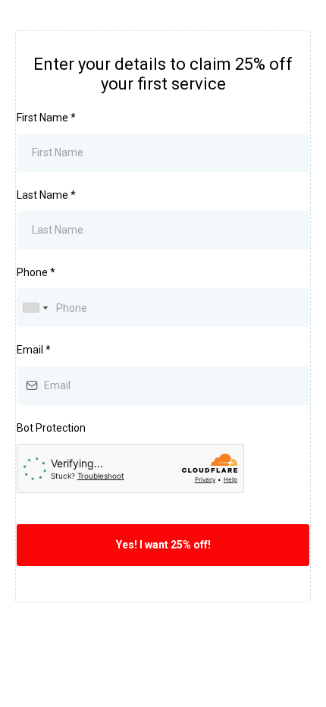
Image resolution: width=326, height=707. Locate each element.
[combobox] (34, 307)
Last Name (46, 195)
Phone (36, 272)
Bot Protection (51, 428)
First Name (46, 118)
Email (34, 350)
